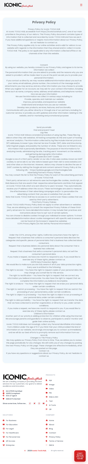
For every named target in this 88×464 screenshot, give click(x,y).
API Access (10, 441)
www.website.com (73, 161)
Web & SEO (53, 397)
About (51, 424)
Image (51, 384)
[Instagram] (39, 403)
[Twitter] (34, 403)
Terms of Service (56, 441)
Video (51, 389)
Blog (51, 429)
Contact (52, 433)
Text (51, 401)
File (50, 393)
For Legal (10, 429)
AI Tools (52, 405)
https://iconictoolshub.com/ (54, 31)
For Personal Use (13, 437)
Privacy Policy (54, 437)
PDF (50, 380)
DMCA (51, 445)
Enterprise (10, 445)
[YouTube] (43, 403)
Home (51, 420)
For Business (11, 420)
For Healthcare (12, 433)
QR (50, 409)
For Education (12, 424)
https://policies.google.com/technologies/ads (51, 170)
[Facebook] (30, 403)
